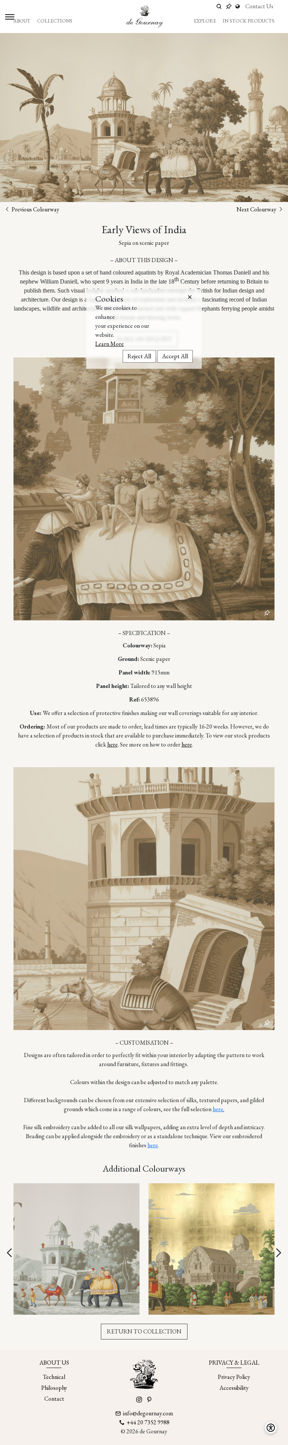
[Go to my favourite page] (229, 6)
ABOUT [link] (22, 21)
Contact (54, 1399)
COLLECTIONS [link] (54, 21)
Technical (54, 1377)
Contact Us (259, 6)
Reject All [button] (139, 356)
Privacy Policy (234, 1377)
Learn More (109, 344)
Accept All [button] (175, 356)
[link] (239, 6)
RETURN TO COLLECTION (144, 1331)
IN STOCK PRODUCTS (248, 21)
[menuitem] (22, 21)
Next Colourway (257, 209)
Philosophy (54, 1388)
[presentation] (10, 1253)
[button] (190, 297)
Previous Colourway (34, 209)
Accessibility (234, 1388)
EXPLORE (205, 21)
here (112, 744)
